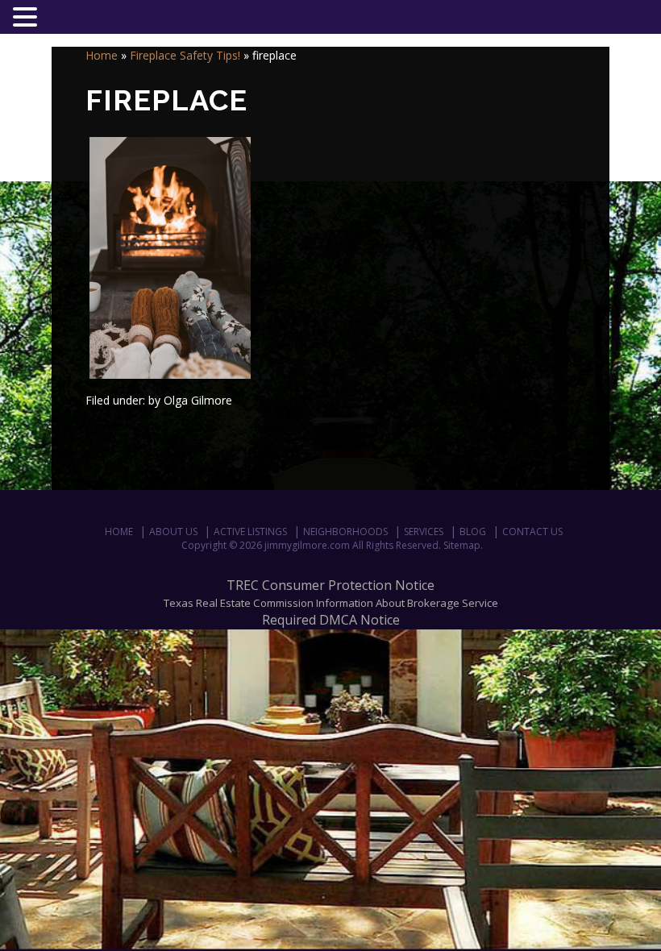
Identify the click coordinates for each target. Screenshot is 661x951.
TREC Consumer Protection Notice (330, 585)
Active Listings (250, 531)
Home (101, 55)
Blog (472, 531)
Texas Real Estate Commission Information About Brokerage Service (331, 603)
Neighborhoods (345, 531)
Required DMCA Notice (331, 620)
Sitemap (461, 545)
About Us (173, 531)
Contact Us (532, 531)
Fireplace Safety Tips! (185, 55)
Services (423, 531)
